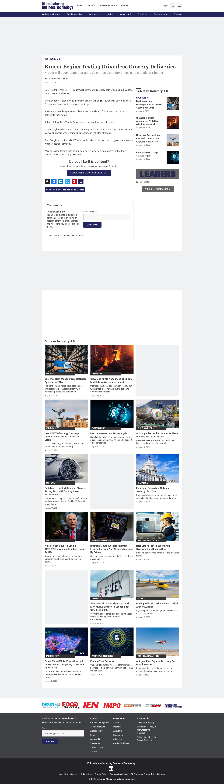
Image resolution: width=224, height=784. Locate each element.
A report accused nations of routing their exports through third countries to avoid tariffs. (63, 559)
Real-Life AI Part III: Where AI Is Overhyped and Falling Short (153, 547)
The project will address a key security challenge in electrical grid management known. (63, 674)
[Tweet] (67, 181)
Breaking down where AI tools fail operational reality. (157, 554)
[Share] (54, 181)
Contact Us (75, 774)
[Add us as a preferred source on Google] (80, 181)
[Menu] (179, 5)
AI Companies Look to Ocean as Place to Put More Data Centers (157, 435)
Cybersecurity (53, 428)
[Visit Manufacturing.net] (153, 705)
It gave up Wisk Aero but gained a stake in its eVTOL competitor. (157, 612)
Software (50, 483)
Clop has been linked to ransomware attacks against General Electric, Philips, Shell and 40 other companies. (111, 440)
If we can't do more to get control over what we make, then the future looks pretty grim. (156, 496)
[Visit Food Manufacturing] (71, 705)
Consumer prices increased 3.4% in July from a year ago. (111, 557)
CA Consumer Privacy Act (142, 774)
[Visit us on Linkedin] (111, 768)
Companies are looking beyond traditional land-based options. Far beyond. (155, 441)
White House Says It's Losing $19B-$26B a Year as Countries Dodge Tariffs (65, 549)
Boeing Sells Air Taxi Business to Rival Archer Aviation (157, 605)
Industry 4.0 (52, 59)
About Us (63, 774)
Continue (92, 225)
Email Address (91, 212)
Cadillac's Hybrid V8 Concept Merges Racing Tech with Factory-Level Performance (65, 491)
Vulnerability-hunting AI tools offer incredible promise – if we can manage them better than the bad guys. (111, 668)
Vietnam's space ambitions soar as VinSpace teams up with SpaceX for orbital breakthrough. (111, 617)
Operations (97, 374)
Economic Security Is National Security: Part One (153, 490)
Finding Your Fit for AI (102, 661)
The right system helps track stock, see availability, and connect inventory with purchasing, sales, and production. (63, 389)
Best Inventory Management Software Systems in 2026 (149, 104)
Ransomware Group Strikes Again (147, 154)
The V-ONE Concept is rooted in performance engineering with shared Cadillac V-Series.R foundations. (66, 501)
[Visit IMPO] (112, 705)
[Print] (47, 181)
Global (49, 541)
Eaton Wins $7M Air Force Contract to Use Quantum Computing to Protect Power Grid (65, 664)
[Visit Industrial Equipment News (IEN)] (91, 705)
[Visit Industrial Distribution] (132, 705)
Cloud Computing (146, 428)
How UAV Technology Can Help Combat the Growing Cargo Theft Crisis (148, 138)
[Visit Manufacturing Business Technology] (173, 705)
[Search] (172, 5)
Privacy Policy (100, 774)
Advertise (87, 774)
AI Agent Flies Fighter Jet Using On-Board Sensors (156, 663)
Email (44, 728)
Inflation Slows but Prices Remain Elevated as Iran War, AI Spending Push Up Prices (111, 549)
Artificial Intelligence (102, 541)
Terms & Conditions (119, 774)
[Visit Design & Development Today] (51, 705)
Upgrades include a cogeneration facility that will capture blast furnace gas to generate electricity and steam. (111, 389)
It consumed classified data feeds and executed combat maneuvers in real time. (155, 669)
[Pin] (74, 181)
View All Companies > (157, 189)
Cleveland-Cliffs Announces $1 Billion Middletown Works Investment (147, 121)
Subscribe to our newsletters (89, 173)
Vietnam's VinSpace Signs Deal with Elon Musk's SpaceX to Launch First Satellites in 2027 (110, 606)
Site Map (160, 774)
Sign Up (50, 741)
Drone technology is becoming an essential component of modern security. (65, 445)
